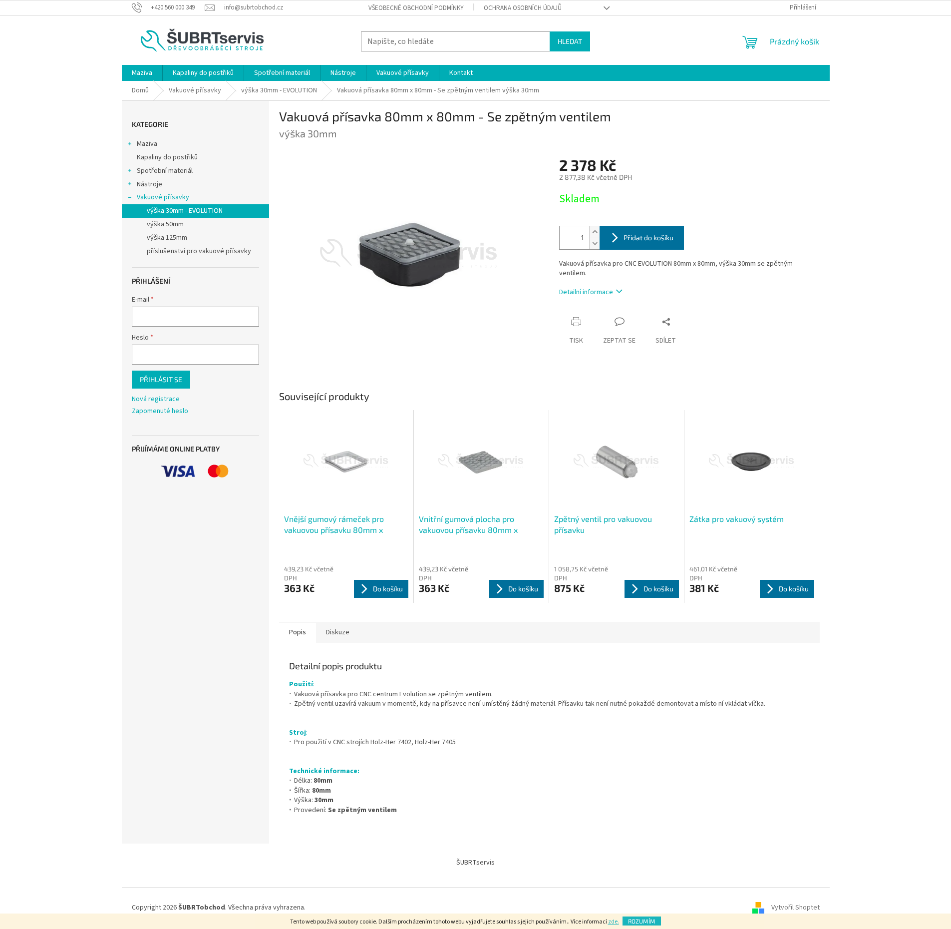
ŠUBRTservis (475, 863)
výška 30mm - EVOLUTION (185, 211)
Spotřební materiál (165, 171)
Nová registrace (156, 399)
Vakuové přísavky (163, 197)
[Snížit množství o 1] (595, 243)
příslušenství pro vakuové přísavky (199, 251)
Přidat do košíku (648, 237)
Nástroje (149, 184)
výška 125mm (167, 238)
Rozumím (641, 921)
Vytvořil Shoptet (795, 908)
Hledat (570, 41)
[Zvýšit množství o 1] (595, 232)
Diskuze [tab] (337, 632)
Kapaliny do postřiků (167, 157)
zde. (613, 922)
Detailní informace (586, 292)
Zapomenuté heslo (160, 411)
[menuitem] (142, 73)
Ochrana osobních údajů (523, 7)
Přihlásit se (161, 379)
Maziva (147, 144)
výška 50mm (165, 224)
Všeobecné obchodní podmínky (416, 7)
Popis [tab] (297, 632)
